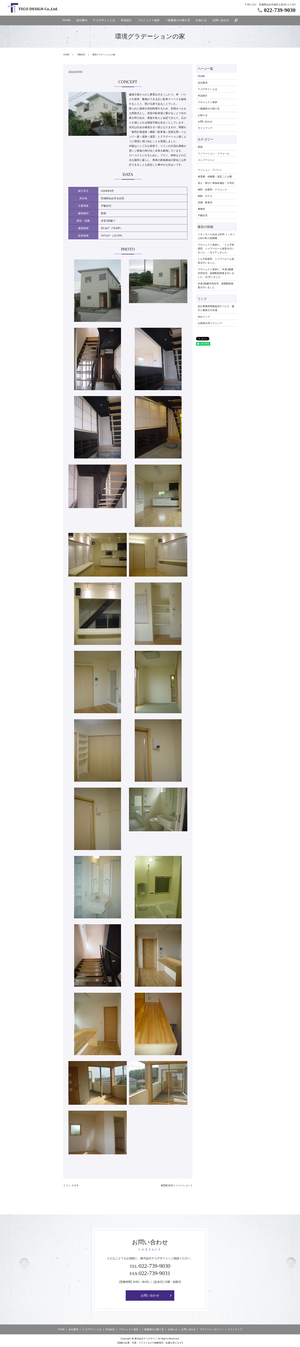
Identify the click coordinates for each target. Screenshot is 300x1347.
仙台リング (204, 316)
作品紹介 (126, 20)
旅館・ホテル (205, 195)
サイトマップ (205, 127)
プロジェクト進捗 (148, 20)
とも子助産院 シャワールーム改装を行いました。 (216, 260)
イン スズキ (72, 1185)
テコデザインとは (104, 20)
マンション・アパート (210, 169)
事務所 (201, 208)
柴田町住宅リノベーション (175, 1185)
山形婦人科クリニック (210, 322)
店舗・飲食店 (205, 202)
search (236, 20)
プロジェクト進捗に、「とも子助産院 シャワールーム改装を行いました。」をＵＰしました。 (216, 248)
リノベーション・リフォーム (213, 153)
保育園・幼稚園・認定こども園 (215, 176)
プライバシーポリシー (212, 1329)
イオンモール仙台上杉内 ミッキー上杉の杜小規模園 (216, 236)
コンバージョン (206, 159)
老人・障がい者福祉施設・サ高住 (216, 182)
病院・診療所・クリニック (212, 189)
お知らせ (201, 20)
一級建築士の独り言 (177, 20)
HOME (66, 20)
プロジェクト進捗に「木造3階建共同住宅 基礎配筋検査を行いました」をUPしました (216, 273)
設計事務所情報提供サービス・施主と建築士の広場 (216, 308)
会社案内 (81, 20)
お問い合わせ (220, 20)
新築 (200, 146)
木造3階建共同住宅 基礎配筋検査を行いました (215, 285)
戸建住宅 (81, 54)
